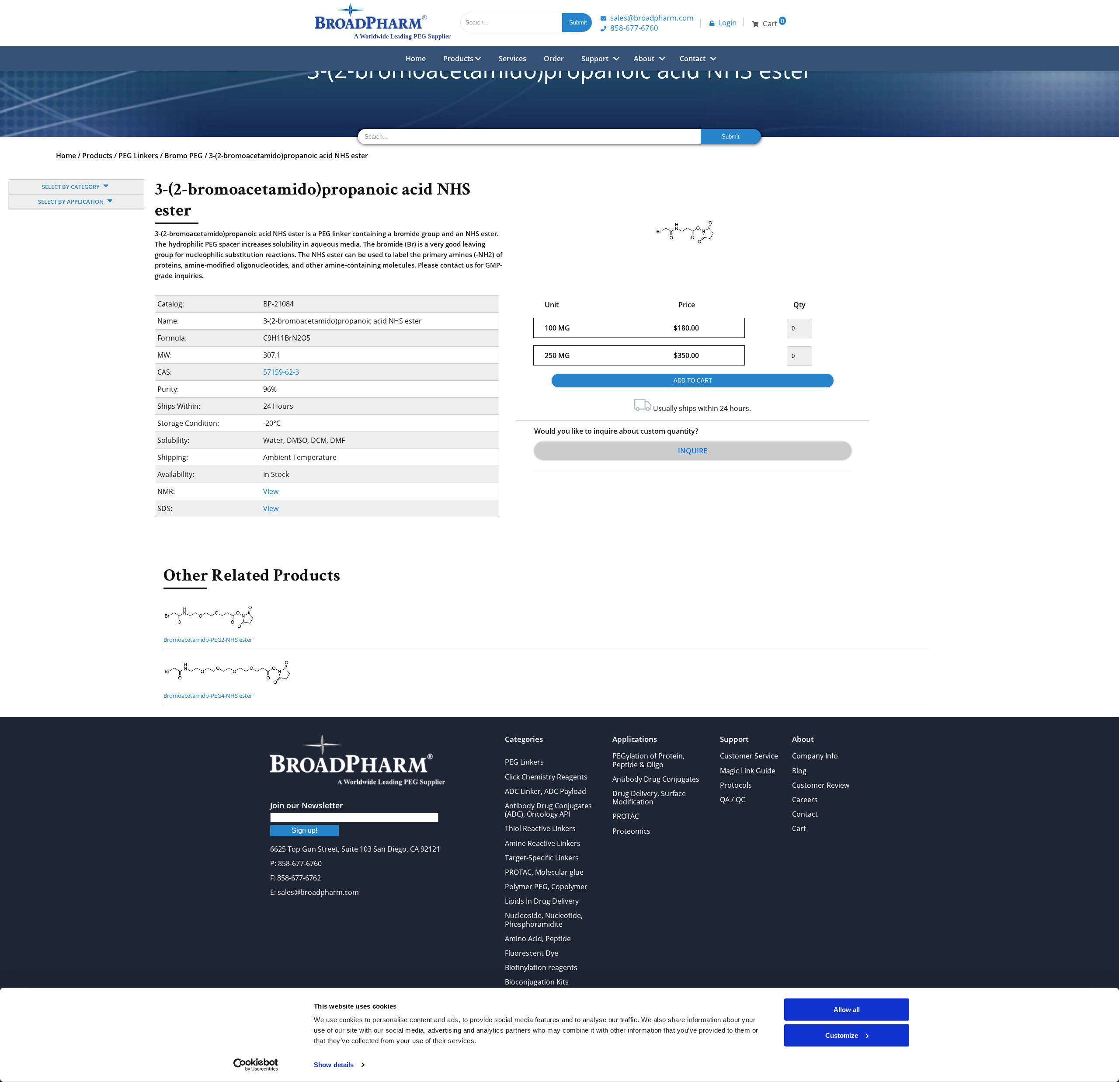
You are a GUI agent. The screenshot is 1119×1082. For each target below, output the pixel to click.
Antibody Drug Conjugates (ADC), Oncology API (548, 810)
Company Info (815, 756)
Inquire (692, 451)
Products (459, 58)
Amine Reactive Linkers (542, 843)
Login (727, 22)
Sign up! (304, 830)
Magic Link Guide (747, 771)
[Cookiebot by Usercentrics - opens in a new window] (256, 1065)
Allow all (847, 1009)
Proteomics (631, 831)
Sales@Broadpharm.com (652, 18)
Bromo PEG (183, 155)
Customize (841, 1035)
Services (512, 58)
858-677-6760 (634, 28)
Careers (805, 799)
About (644, 58)
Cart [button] (773, 22)
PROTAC (625, 816)
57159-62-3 (281, 372)
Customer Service (749, 756)
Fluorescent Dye (531, 953)
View (270, 491)
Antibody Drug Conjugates (655, 779)
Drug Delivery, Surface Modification (649, 798)
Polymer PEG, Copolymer (546, 886)
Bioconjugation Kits (537, 982)
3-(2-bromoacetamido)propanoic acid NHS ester (288, 155)
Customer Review (820, 785)
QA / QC (732, 799)
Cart (799, 828)
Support (594, 58)
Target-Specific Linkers (542, 858)
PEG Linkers (138, 155)
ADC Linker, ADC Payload (545, 791)
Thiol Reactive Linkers (540, 828)
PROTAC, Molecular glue (544, 872)
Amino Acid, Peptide (538, 938)
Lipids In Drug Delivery (542, 901)
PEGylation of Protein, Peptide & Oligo (648, 760)
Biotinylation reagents (541, 967)
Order (554, 58)
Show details (334, 1064)
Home (416, 58)
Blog (799, 771)
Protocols (736, 785)
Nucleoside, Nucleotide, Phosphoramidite (544, 920)
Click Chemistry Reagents (546, 777)
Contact (692, 58)
